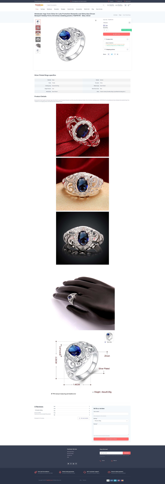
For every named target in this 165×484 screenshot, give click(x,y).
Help (81, 480)
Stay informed (104, 449)
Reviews (84, 480)
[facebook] (71, 464)
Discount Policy (70, 453)
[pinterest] (76, 464)
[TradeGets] (39, 5)
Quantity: (105, 27)
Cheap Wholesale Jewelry (39, 1)
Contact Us (69, 455)
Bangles (63, 9)
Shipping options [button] (110, 49)
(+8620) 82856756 (106, 462)
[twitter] (68, 464)
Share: (104, 54)
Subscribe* (126, 453)
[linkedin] (73, 464)
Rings (37, 9)
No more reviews (84, 418)
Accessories (79, 9)
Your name (96, 411)
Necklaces (49, 9)
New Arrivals (99, 9)
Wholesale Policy (70, 451)
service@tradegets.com (119, 462)
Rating (95, 418)
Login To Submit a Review (111, 439)
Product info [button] (109, 39)
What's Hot (86, 9)
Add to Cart (117, 34)
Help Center (128, 1)
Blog (93, 9)
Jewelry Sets (70, 9)
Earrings (43, 9)
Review (96, 424)
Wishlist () (119, 1)
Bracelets (56, 9)
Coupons (111, 1)
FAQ (68, 457)
